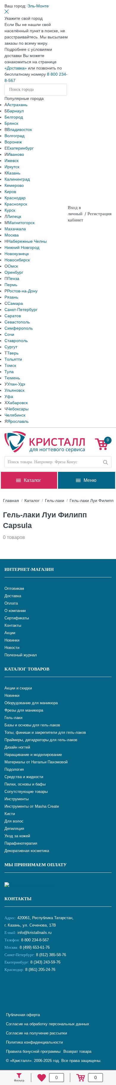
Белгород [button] (13, 117)
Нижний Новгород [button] (21, 247)
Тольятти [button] (13, 359)
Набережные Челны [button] (27, 241)
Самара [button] (15, 303)
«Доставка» (15, 68)
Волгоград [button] (14, 135)
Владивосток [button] (19, 129)
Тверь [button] (12, 353)
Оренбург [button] (13, 272)
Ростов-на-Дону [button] (22, 291)
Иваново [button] (15, 154)
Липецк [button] (14, 216)
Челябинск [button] (14, 415)
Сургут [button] (10, 346)
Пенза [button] (13, 278)
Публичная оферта (23, 1015)
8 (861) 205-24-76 (40, 969)
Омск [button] (13, 266)
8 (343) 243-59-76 (45, 962)
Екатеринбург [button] (20, 148)
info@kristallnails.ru (33, 932)
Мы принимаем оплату (35, 864)
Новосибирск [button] (17, 260)
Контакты (18, 898)
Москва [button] (11, 235)
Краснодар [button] (15, 197)
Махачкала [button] (15, 228)
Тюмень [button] (12, 377)
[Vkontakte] (10, 989)
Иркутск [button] (11, 166)
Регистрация (99, 213)
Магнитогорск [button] (21, 222)
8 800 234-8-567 (34, 940)
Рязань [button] (11, 297)
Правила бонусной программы (33, 1051)
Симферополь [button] (18, 328)
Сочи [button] (9, 334)
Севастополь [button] (17, 322)
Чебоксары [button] (18, 409)
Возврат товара (77, 1051)
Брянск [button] (11, 123)
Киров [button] (10, 191)
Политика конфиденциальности (34, 1042)
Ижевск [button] (11, 160)
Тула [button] (9, 371)
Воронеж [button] (13, 142)
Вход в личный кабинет (75, 213)
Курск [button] (9, 210)
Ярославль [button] (18, 421)
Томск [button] (10, 365)
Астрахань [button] (17, 104)
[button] (38, 6)
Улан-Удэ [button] (16, 384)
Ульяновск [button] (14, 390)
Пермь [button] (10, 284)
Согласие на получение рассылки (36, 1033)
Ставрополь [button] (16, 340)
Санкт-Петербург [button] (20, 309)
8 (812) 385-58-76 (51, 955)
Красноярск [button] (15, 204)
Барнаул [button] (15, 110)
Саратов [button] (12, 315)
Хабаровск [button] (17, 402)
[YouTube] (25, 989)
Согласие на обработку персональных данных (47, 1024)
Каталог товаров (26, 669)
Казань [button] (13, 173)
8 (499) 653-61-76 (35, 947)
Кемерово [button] (14, 185)
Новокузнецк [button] (16, 253)
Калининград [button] (17, 179)
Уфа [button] (8, 396)
